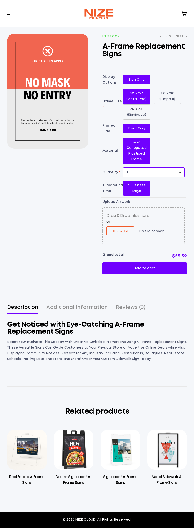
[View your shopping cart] (184, 13)
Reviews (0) (131, 307)
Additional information (77, 307)
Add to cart (144, 268)
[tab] (22, 309)
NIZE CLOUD (85, 519)
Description (22, 307)
